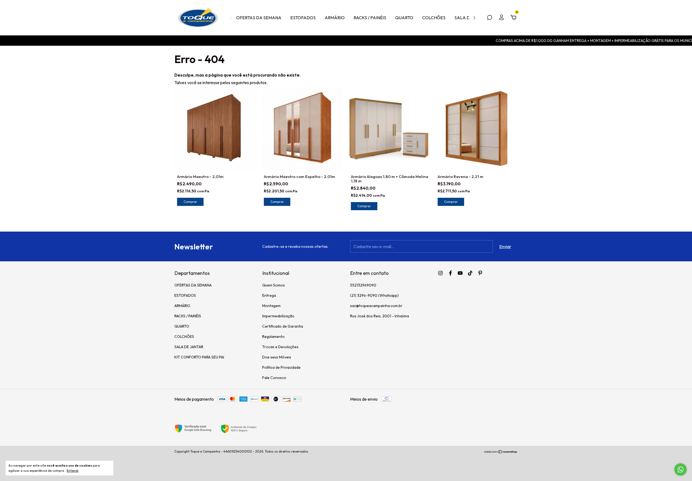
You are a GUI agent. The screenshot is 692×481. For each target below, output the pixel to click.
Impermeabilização (278, 316)
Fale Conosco (274, 377)
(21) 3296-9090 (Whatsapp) (374, 295)
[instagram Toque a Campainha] (440, 273)
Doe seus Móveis (276, 357)
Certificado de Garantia (282, 326)
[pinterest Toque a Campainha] (480, 273)
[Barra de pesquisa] (489, 17)
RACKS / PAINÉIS (370, 17)
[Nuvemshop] (501, 452)
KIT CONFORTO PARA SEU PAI (199, 357)
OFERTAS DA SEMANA (258, 17)
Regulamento (273, 336)
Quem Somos (273, 285)
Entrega (269, 295)
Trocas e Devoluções (280, 346)
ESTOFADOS (303, 17)
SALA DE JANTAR (188, 346)
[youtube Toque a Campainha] (460, 273)
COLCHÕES (433, 17)
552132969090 (363, 285)
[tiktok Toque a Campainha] (470, 273)
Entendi (72, 471)
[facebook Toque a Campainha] (450, 273)
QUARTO (404, 17)
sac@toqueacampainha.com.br (376, 305)
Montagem (271, 305)
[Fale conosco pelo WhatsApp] (680, 469)
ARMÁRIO (335, 17)
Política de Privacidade (281, 367)
